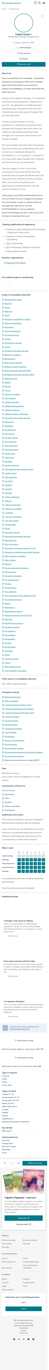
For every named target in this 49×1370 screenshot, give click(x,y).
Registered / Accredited (14, 263)
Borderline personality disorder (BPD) (20, 375)
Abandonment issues (13, 300)
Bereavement (10, 359)
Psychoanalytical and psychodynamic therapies (24, 752)
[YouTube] (28, 1339)
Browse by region (30, 1240)
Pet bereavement (12, 580)
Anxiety (8, 339)
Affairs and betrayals (13, 323)
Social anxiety (10, 647)
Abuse (7, 307)
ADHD (7, 315)
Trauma (7, 663)
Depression (9, 422)
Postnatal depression (13, 600)
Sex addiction (10, 631)
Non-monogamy (11, 544)
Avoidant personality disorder (16, 351)
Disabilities (9, 426)
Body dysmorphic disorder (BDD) (18, 371)
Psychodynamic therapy (14, 756)
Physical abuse (11, 588)
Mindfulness (10, 736)
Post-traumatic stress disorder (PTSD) (20, 596)
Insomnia (8, 493)
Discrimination (10, 430)
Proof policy (7, 1268)
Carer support (10, 398)
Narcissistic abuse (12, 532)
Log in (25, 1258)
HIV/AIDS (9, 481)
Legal (4, 1286)
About (4, 1279)
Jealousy (8, 501)
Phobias (8, 584)
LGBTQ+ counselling (13, 509)
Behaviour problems (13, 355)
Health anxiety (11, 473)
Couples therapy (11, 721)
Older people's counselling (15, 556)
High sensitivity (11, 477)
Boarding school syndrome (15, 367)
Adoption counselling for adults (17, 319)
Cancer (7, 390)
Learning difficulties (13, 505)
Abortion (8, 303)
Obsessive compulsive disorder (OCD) (20, 548)
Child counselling (11, 701)
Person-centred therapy (14, 740)
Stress (7, 655)
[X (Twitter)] (24, 1339)
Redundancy (10, 607)
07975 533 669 (24, 48)
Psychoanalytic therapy (14, 748)
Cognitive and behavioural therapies (19, 709)
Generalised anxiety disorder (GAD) (19, 469)
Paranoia (8, 564)
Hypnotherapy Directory (20, 1029)
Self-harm (9, 619)
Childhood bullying (12, 410)
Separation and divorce (14, 623)
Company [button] (6, 1274)
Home (4, 9)
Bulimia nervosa (11, 378)
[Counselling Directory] (13, 3)
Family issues (10, 453)
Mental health (10, 525)
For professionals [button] (9, 1254)
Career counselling (12, 394)
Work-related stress (13, 667)
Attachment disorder (13, 343)
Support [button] (5, 1235)
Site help (26, 1244)
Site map (5, 1247)
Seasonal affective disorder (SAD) (18, 615)
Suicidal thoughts (12, 659)
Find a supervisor (8, 1262)
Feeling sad (9, 457)
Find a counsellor (9, 1240)
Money (7, 528)
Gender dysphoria (12, 465)
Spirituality (9, 651)
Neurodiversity (11, 540)
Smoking (8, 643)
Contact (5, 1282)
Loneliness (9, 513)
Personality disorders (13, 576)
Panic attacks (10, 560)
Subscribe (24, 1218)
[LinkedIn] (33, 1339)
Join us (5, 1258)
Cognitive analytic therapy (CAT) (18, 705)
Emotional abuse (11, 450)
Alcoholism (9, 327)
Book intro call (23, 64)
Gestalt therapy (11, 725)
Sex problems (10, 635)
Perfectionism (10, 572)
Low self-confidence (13, 517)
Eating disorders (11, 446)
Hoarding (8, 485)
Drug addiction (11, 442)
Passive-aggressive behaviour (17, 568)
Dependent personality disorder (17, 418)
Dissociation (10, 434)
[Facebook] (14, 1339)
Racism (7, 603)
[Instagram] (19, 1339)
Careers (27, 1279)
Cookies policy (29, 1282)
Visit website (23, 53)
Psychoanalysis (11, 744)
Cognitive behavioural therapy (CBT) (19, 713)
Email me (23, 59)
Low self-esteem (12, 521)
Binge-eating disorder (13, 363)
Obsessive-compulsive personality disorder (22, 552)
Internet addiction (12, 497)
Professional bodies (31, 1262)
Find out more (23, 1224)
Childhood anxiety (12, 402)
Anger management (13, 331)
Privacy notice (7, 1290)
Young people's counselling (16, 671)
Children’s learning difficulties (16, 414)
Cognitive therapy (12, 717)
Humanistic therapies (13, 729)
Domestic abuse (11, 438)
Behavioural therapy (13, 697)
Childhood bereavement (14, 406)
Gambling (8, 461)
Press (25, 1286)
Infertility (8, 489)
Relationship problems (14, 611)
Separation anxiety (12, 627)
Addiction (9, 311)
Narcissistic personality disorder (18, 536)
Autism (7, 347)
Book (35, 1163)
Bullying (8, 382)
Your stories (7, 1244)
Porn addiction (11, 592)
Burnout (8, 386)
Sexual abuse (10, 639)
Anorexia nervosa (12, 335)
